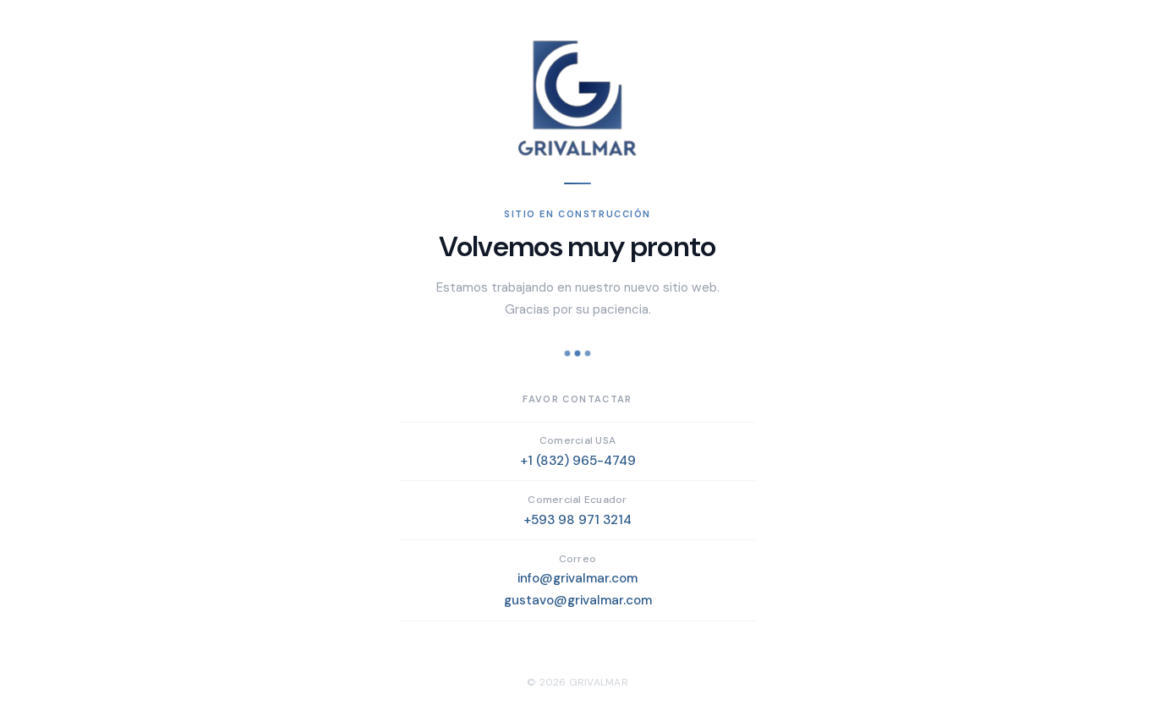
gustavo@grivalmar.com (578, 600)
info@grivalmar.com (577, 578)
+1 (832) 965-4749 (578, 460)
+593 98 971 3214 (577, 519)
